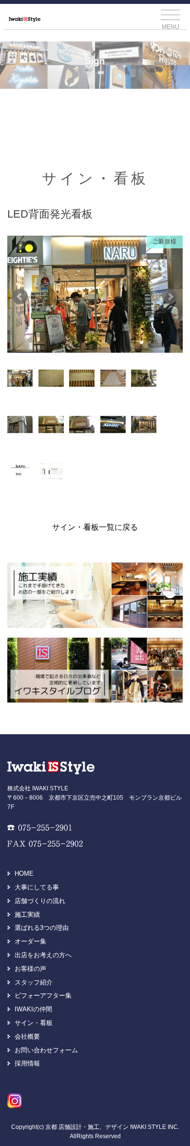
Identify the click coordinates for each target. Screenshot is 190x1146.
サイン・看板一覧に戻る (95, 527)
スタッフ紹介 (34, 982)
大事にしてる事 (37, 887)
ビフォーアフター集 (43, 995)
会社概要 (27, 1036)
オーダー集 (30, 941)
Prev (20, 296)
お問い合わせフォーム (46, 1050)
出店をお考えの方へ (43, 955)
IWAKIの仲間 (33, 1009)
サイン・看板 (34, 1022)
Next (170, 296)
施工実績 (27, 914)
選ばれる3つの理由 (42, 927)
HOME (24, 873)
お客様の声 (30, 968)
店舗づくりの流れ (40, 901)
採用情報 (27, 1063)
